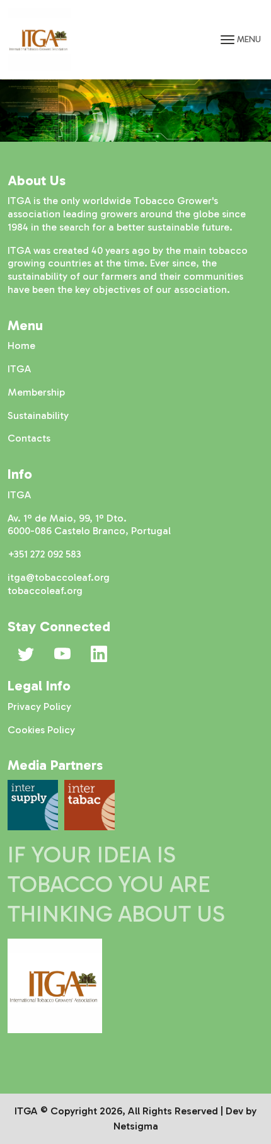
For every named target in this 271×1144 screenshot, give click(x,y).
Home (21, 346)
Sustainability (38, 415)
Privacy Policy (39, 706)
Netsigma (135, 1126)
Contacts (29, 438)
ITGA (19, 369)
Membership (36, 392)
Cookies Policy (41, 730)
